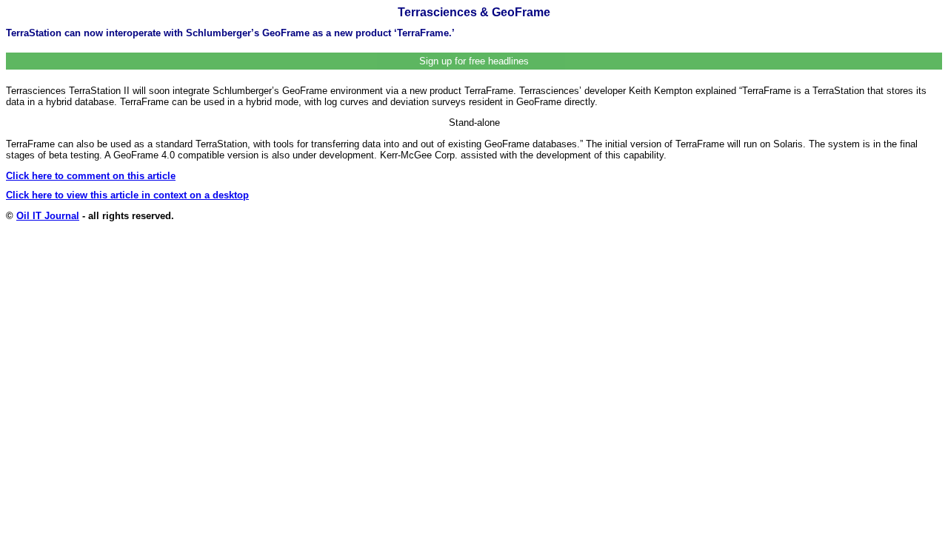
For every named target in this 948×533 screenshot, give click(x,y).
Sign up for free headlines (474, 61)
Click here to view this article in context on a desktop (127, 195)
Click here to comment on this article (91, 175)
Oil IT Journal (47, 215)
